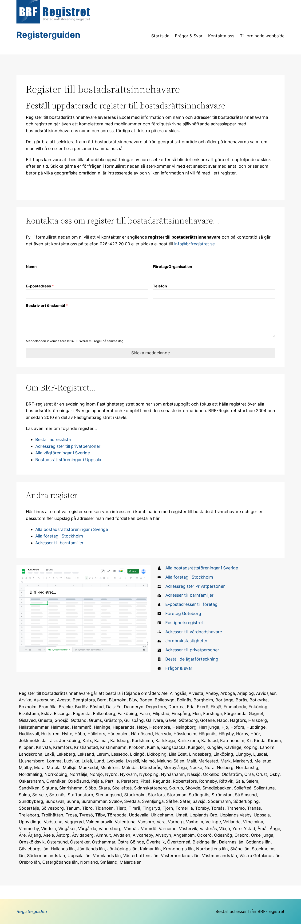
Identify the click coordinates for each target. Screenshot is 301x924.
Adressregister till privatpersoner (67, 446)
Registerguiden (48, 35)
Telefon (160, 286)
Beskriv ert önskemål (47, 305)
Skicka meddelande (150, 352)
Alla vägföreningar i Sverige (62, 452)
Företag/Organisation (172, 266)
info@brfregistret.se (194, 243)
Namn (31, 266)
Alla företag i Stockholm (59, 536)
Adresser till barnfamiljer (59, 542)
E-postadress (40, 286)
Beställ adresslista (53, 439)
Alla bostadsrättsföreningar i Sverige (71, 529)
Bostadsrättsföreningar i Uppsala (68, 459)
